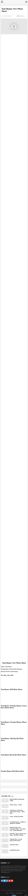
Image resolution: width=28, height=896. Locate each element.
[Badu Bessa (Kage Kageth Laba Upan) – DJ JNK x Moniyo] (5, 835)
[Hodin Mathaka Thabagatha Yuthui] (5, 800)
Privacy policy (19, 893)
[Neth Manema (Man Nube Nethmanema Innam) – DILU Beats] (5, 811)
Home (7, 893)
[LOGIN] (26, 1)
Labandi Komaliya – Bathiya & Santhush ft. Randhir (18, 822)
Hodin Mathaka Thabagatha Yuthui (17, 799)
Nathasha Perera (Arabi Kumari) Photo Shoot (16, 839)
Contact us (12, 893)
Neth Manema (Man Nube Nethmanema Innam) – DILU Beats (17, 811)
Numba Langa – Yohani (16, 805)
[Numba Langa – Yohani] (5, 806)
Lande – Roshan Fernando (16, 816)
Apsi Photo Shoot (14, 844)
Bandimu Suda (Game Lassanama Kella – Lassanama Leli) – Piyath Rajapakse (18, 829)
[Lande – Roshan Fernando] (5, 818)
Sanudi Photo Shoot (15, 850)
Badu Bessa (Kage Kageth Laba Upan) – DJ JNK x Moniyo (18, 834)
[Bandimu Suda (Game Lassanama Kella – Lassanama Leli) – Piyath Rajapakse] (5, 829)
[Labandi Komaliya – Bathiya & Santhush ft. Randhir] (5, 823)
